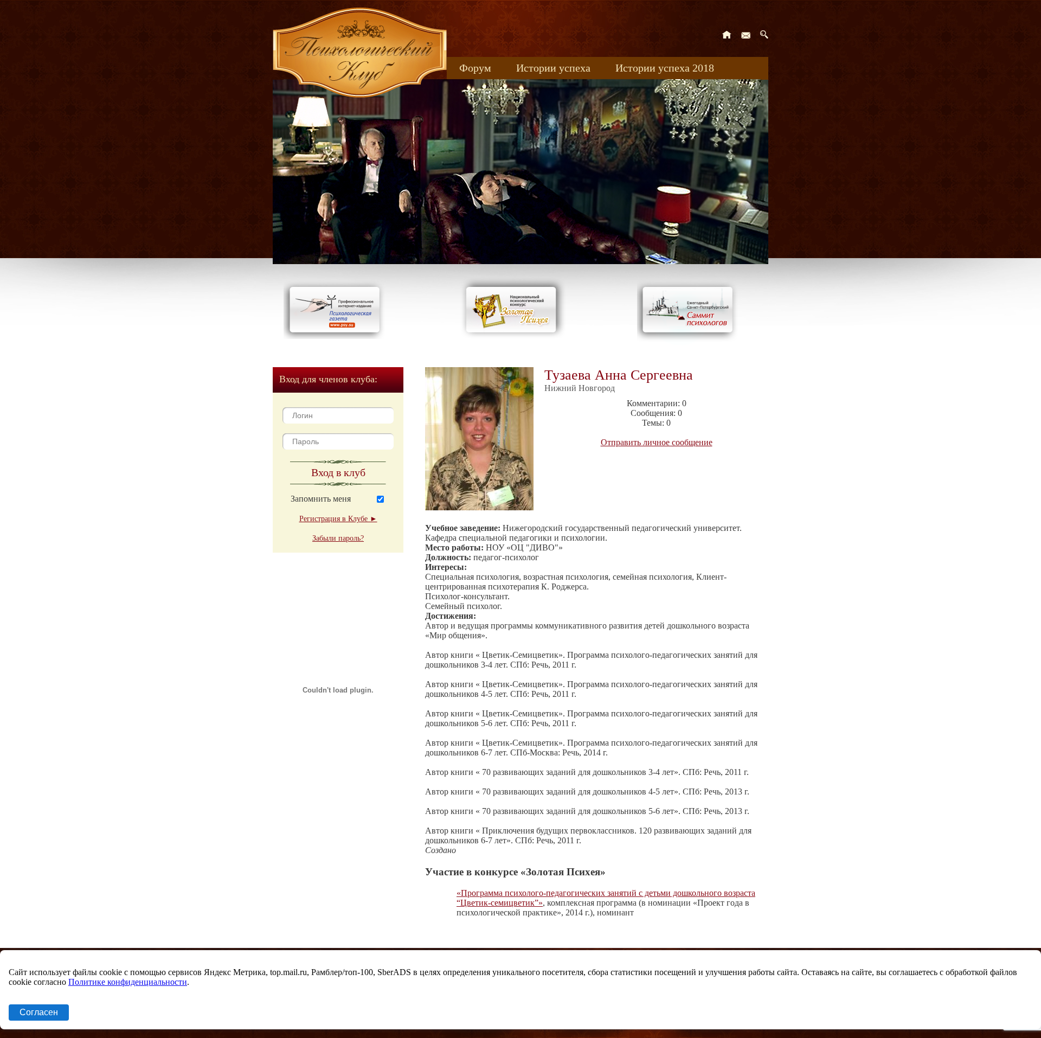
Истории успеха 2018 (664, 68)
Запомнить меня (321, 498)
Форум (475, 68)
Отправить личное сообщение (656, 442)
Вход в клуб (338, 472)
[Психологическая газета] (337, 336)
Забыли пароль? (338, 538)
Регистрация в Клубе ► (338, 519)
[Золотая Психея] (513, 336)
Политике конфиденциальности (127, 981)
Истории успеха (553, 68)
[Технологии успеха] (690, 342)
